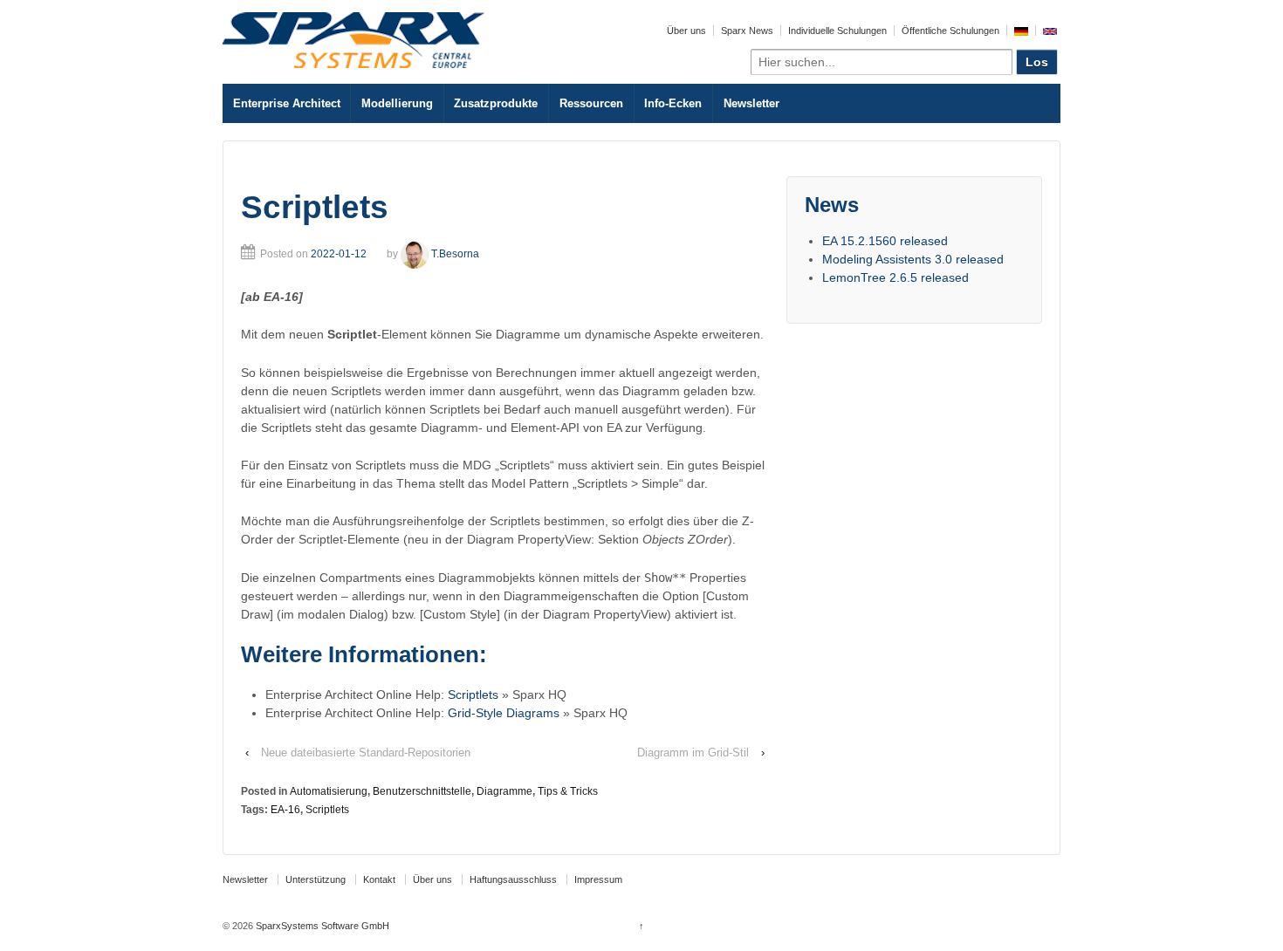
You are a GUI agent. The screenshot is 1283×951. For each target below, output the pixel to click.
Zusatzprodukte (496, 103)
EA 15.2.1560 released (885, 241)
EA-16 (285, 810)
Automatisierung (328, 791)
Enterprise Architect (286, 103)
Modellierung (397, 103)
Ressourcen (591, 103)
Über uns (686, 30)
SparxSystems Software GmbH (321, 925)
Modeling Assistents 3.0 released (913, 259)
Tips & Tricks (568, 791)
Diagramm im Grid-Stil (693, 752)
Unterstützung (315, 879)
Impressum (598, 879)
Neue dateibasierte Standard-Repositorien (365, 752)
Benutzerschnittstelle (422, 791)
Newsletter (751, 103)
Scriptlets (473, 694)
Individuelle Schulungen (837, 30)
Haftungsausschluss (513, 879)
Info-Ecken (673, 103)
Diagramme (504, 791)
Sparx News (747, 30)
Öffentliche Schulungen (950, 30)
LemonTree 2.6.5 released (895, 277)
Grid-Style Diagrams (503, 713)
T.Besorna (455, 254)
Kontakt (379, 879)
